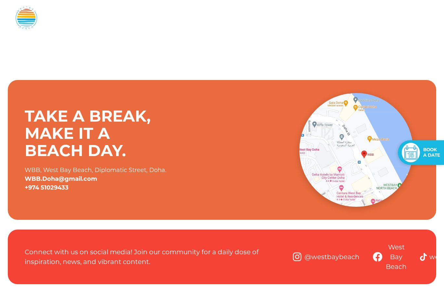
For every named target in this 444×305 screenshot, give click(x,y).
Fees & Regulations (223, 18)
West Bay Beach (396, 257)
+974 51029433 (47, 187)
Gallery (389, 18)
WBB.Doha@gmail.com (61, 178)
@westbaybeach (332, 257)
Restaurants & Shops (335, 18)
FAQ (418, 18)
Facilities (277, 18)
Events (173, 18)
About (143, 18)
